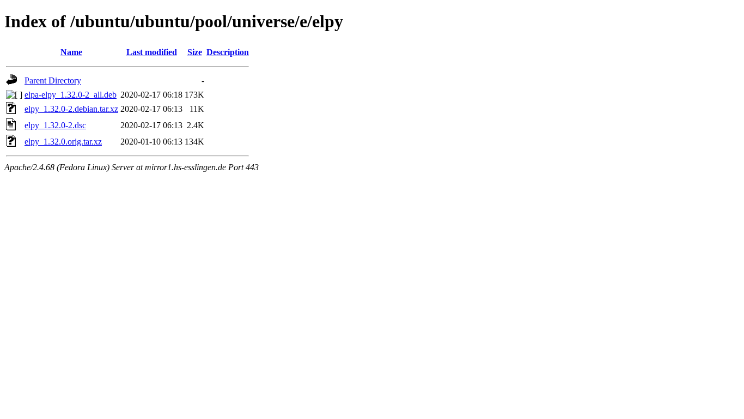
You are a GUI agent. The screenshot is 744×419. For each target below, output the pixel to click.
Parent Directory (53, 80)
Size (194, 52)
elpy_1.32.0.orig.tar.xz (63, 141)
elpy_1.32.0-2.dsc (55, 125)
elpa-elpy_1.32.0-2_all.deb (71, 94)
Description (227, 52)
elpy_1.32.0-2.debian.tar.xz (71, 108)
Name (71, 52)
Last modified (151, 52)
